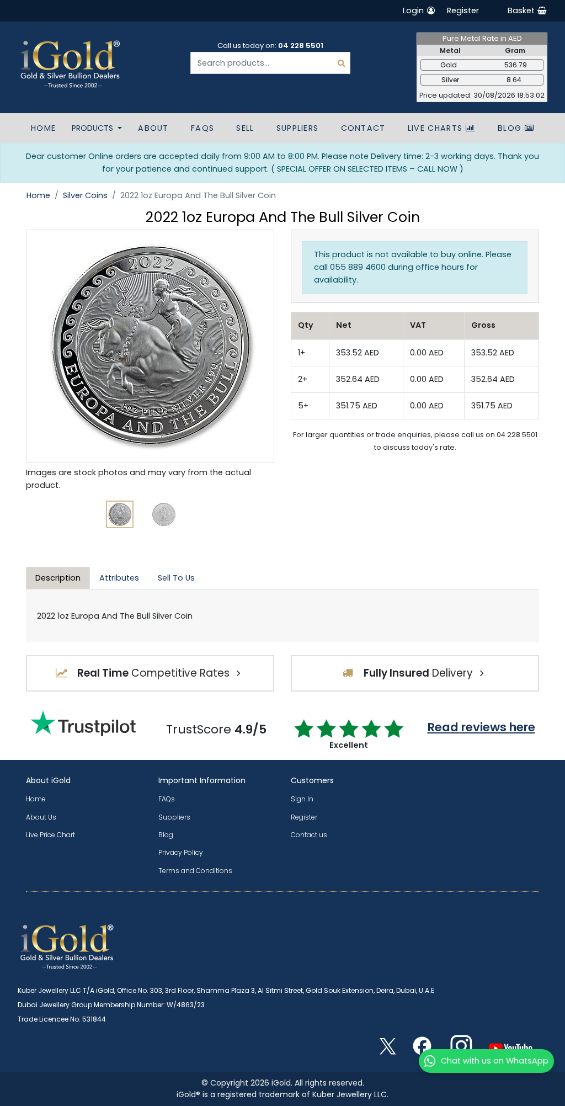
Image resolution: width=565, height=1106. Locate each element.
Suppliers (297, 128)
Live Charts (437, 128)
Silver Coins (85, 195)
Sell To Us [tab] (176, 577)
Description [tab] (58, 577)
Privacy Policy (180, 852)
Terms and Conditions (195, 870)
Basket (522, 10)
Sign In (302, 799)
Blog (511, 128)
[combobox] (270, 63)
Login (414, 10)
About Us (41, 817)
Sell (245, 128)
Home (43, 128)
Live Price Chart (50, 834)
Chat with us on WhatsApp (494, 1060)
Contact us (309, 834)
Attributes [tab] (119, 577)
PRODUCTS (93, 128)
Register (463, 10)
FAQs (202, 128)
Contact (363, 128)
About (153, 128)
